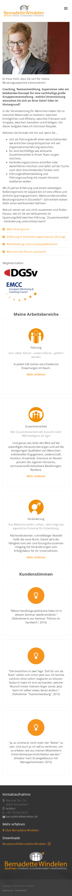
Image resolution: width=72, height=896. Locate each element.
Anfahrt (10, 808)
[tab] (36, 229)
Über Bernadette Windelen (21, 830)
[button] (36, 229)
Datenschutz (21, 890)
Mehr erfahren (36, 374)
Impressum (8, 890)
